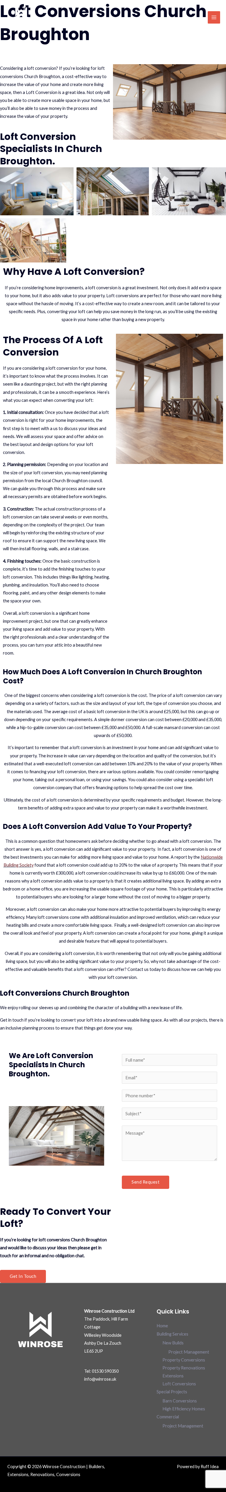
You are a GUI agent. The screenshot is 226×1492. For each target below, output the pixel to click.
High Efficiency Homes (183, 1408)
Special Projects (172, 1391)
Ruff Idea (210, 1466)
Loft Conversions (179, 1383)
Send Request (145, 1181)
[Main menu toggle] (214, 17)
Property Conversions (183, 1359)
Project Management (188, 1351)
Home (162, 1325)
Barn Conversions (179, 1400)
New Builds (173, 1342)
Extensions (173, 1375)
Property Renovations (183, 1367)
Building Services (172, 1333)
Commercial (168, 1416)
